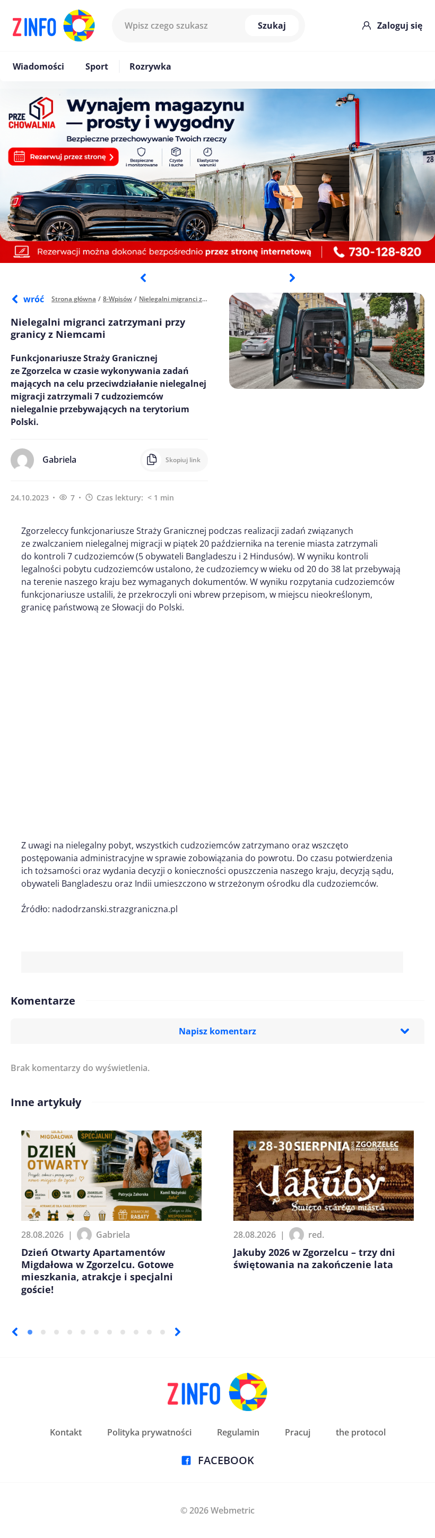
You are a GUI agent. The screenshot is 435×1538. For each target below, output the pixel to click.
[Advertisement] (212, 726)
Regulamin (238, 1432)
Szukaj (272, 25)
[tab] (30, 1332)
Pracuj (297, 1432)
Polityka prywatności (149, 1432)
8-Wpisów (117, 298)
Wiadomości (38, 66)
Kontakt (66, 1432)
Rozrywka (150, 66)
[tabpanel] (217, 176)
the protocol (361, 1432)
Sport (96, 66)
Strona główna (73, 298)
